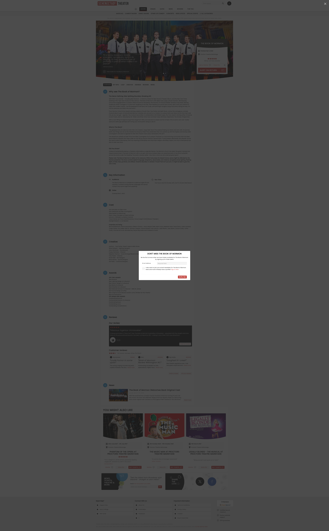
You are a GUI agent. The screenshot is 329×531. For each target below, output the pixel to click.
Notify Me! (182, 277)
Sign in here (175, 269)
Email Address (146, 263)
